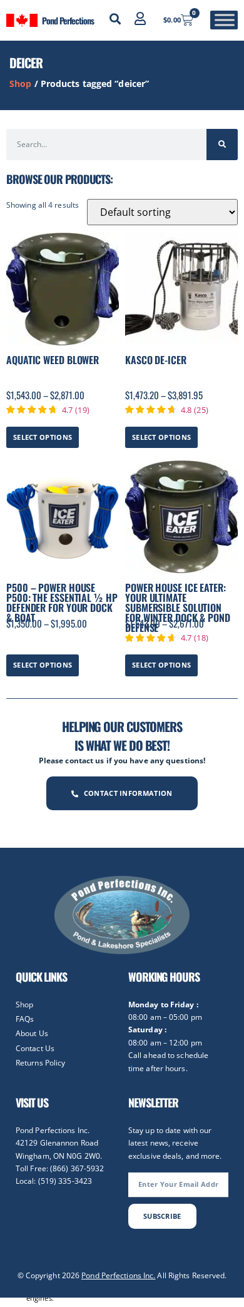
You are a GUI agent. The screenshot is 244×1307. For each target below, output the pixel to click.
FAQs (25, 1019)
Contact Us (35, 1048)
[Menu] (225, 20)
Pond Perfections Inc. (118, 1275)
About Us (32, 1033)
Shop (20, 83)
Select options (42, 437)
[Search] (222, 144)
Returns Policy (40, 1062)
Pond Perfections (67, 20)
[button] (115, 18)
